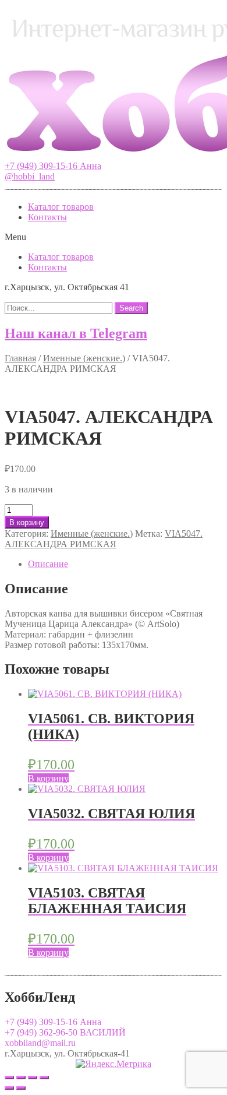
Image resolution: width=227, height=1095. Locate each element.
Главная (20, 358)
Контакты (47, 217)
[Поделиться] (21, 1077)
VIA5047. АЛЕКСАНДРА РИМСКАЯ (104, 539)
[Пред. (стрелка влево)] (9, 1088)
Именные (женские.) (84, 358)
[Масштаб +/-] (44, 1077)
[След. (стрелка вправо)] (21, 1088)
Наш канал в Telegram (76, 333)
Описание (48, 564)
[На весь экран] (32, 1077)
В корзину (26, 522)
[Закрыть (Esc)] (9, 1077)
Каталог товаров (61, 207)
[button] (53, 166)
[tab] (125, 564)
